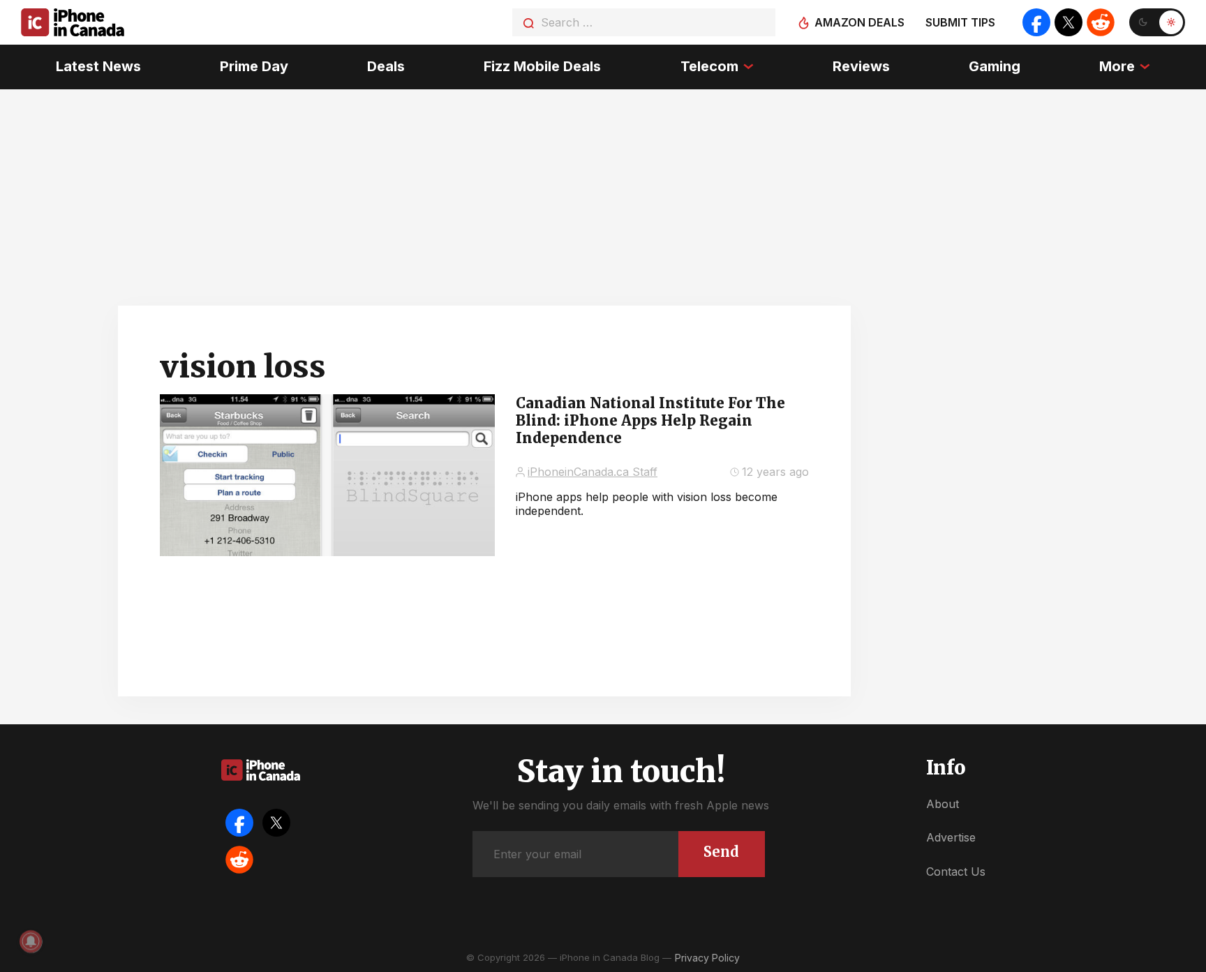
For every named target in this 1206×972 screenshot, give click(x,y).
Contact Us (955, 871)
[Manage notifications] (31, 941)
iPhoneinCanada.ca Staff (592, 472)
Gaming (994, 66)
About (942, 804)
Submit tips (960, 22)
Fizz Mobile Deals (542, 66)
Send (721, 851)
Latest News (98, 66)
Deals (386, 66)
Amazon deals (859, 22)
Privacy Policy (707, 958)
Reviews (861, 66)
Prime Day (254, 66)
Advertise (951, 837)
